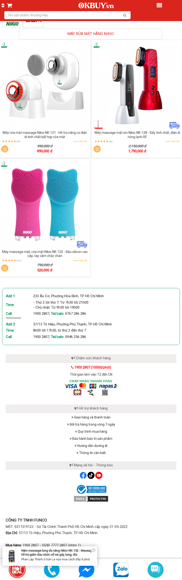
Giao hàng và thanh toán (91, 417)
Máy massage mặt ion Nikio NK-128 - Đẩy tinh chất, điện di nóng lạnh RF (137, 135)
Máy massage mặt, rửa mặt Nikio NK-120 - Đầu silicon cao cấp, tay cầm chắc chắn (45, 254)
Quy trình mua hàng (92, 431)
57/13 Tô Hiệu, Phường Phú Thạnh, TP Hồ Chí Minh (72, 324)
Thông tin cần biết (92, 453)
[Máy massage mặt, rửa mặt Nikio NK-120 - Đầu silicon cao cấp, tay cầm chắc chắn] (44, 204)
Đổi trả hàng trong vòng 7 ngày (92, 424)
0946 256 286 (75, 337)
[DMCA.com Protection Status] (91, 498)
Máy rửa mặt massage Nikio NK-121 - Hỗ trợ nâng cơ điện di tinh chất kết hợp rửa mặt (45, 135)
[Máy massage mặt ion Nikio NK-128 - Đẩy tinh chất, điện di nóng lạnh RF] (137, 85)
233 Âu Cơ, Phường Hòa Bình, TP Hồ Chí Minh (68, 296)
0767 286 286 (75, 313)
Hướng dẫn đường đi (92, 446)
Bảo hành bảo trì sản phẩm (92, 439)
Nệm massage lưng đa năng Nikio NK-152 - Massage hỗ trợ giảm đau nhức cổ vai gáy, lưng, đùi (57, 552)
